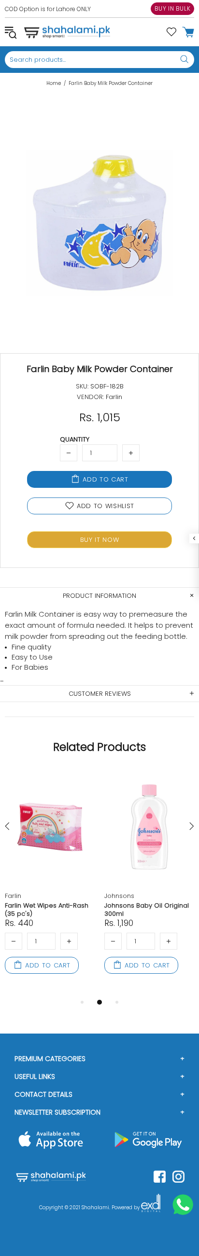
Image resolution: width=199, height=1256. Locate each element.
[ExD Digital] (150, 1207)
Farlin (13, 896)
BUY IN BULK (173, 8)
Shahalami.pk (67, 32)
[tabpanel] (50, 883)
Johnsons (119, 896)
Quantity (74, 439)
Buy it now (99, 539)
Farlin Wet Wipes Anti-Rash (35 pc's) (46, 909)
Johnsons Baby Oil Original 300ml (146, 909)
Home (53, 83)
